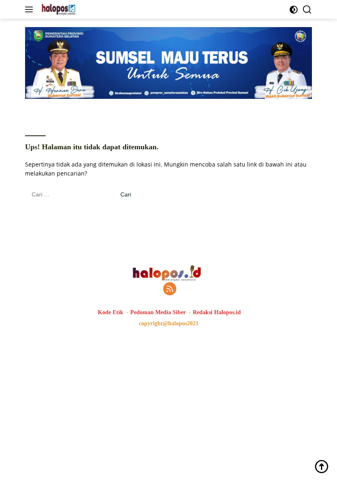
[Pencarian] (307, 9)
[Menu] (30, 9)
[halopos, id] (77, 9)
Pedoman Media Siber (158, 312)
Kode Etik (110, 312)
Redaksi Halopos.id (217, 312)
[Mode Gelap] (293, 9)
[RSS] (169, 289)
